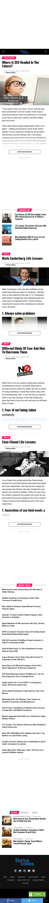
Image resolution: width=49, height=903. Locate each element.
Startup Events (33, 877)
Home (5, 877)
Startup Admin (10, 72)
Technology (21, 877)
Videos (43, 877)
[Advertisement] (24, 24)
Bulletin (25, 883)
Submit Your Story (23, 880)
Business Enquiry (38, 880)
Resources (10, 880)
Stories (12, 877)
